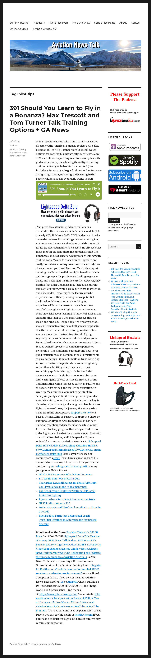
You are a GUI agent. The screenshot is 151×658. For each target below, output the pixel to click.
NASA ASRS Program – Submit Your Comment (65, 474)
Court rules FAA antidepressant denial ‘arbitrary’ (68, 482)
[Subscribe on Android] (124, 175)
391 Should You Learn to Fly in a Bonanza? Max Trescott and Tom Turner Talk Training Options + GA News (55, 118)
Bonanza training (18, 149)
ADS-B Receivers (58, 22)
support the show (81, 412)
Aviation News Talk (19, 644)
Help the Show (81, 22)
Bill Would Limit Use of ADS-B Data (59, 478)
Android (72, 581)
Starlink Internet (19, 22)
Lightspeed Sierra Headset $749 (61, 449)
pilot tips (21, 156)
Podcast (14, 145)
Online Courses (19, 29)
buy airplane (16, 152)
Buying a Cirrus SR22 (44, 29)
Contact (136, 22)
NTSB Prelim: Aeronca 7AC (54, 503)
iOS (62, 581)
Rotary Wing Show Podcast (62, 544)
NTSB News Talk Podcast (63, 540)
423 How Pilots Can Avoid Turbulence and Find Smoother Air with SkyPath (124, 306)
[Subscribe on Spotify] (124, 160)
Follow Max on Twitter (66, 602)
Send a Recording (104, 22)
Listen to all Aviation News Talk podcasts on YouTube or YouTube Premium (67, 606)
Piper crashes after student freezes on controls (67, 499)
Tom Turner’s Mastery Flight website (65, 548)
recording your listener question (70, 466)
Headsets (39, 22)
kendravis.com (83, 614)
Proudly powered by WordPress (46, 644)
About (123, 22)
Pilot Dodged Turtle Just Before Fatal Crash (64, 515)
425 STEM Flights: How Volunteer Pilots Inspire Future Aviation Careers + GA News (126, 284)
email (56, 457)
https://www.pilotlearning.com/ (58, 594)
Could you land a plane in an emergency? (63, 486)
